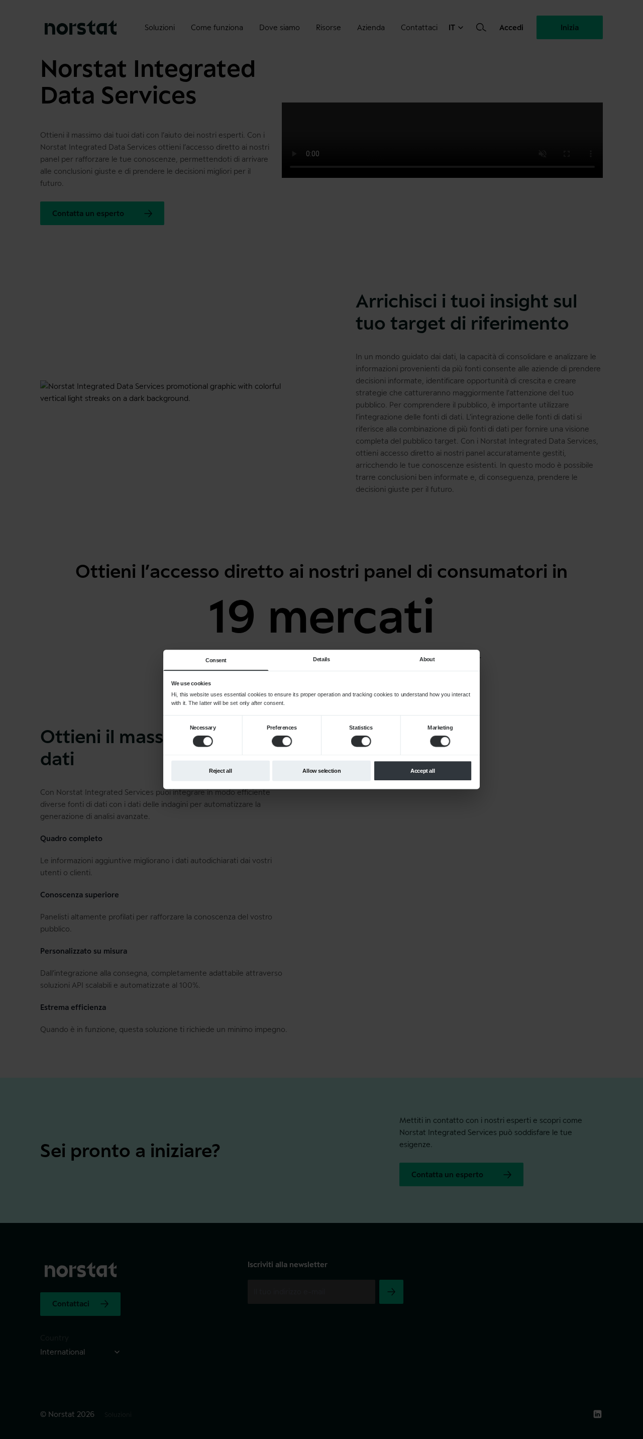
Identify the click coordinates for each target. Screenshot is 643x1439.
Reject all (220, 771)
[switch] (282, 741)
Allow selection (321, 771)
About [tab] (427, 659)
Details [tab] (321, 659)
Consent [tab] (216, 660)
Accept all (422, 771)
